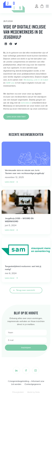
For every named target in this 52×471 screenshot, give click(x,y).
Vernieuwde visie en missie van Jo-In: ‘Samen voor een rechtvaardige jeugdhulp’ (25, 172)
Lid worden (16, 384)
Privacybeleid (18, 392)
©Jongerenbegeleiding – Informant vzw (26, 381)
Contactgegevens (33, 384)
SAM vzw (10, 82)
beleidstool (26, 102)
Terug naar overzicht (25, 290)
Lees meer (10, 181)
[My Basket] (42, 7)
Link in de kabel (41, 79)
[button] (5, 43)
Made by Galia (33, 392)
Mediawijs (28, 79)
